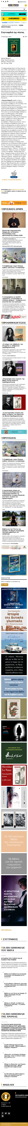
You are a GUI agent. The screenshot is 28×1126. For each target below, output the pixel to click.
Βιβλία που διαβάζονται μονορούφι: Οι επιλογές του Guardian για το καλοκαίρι (15, 975)
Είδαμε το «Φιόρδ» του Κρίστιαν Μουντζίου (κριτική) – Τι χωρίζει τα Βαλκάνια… (14, 1004)
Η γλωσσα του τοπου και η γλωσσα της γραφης (11, 959)
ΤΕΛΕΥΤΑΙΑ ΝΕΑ (4, 1021)
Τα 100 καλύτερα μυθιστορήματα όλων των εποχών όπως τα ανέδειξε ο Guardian (14, 1075)
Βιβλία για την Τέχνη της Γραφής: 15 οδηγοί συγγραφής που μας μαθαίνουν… (15, 995)
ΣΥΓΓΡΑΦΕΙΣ (10, 939)
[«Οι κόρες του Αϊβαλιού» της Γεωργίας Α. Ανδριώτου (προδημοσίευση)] (14, 334)
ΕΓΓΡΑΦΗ (4, 584)
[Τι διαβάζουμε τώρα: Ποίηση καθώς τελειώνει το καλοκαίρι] (14, 256)
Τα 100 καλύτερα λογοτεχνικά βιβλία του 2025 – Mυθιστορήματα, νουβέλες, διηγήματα (15, 1046)
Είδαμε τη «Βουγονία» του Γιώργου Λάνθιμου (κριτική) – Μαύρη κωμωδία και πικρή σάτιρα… (15, 1065)
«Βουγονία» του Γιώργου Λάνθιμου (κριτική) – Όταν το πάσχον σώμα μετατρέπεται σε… (15, 1056)
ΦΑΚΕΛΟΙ (8, 1084)
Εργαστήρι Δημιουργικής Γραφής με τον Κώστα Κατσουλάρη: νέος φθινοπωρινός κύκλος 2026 (12, 232)
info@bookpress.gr (6, 1106)
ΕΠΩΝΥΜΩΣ (3, 955)
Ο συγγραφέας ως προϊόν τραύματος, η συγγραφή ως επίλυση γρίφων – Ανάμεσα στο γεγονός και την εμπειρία (14, 299)
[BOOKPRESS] (14, 5)
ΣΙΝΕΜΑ (6, 987)
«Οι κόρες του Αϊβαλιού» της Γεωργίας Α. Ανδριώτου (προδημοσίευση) (12, 345)
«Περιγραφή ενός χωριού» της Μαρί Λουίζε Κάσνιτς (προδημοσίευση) (13, 380)
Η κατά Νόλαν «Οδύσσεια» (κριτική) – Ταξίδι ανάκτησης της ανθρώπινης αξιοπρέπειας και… (15, 985)
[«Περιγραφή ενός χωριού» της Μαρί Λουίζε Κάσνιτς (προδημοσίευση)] (14, 369)
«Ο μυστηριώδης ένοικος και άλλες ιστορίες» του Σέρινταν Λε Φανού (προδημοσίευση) (13, 414)
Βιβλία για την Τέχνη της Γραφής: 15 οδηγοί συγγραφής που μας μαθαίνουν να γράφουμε (13, 531)
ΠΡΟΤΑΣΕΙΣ (6, 978)
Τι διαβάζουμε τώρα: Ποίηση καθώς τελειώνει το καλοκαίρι (13, 266)
